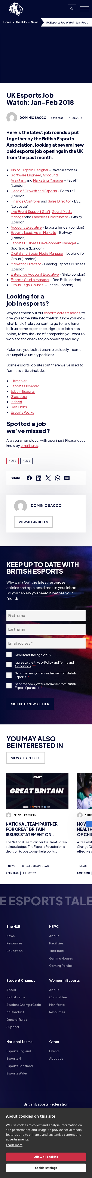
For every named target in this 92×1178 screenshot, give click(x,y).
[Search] (72, 9)
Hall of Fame (15, 997)
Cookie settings (46, 1168)
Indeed (16, 401)
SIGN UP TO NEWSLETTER (30, 704)
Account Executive (26, 227)
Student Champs (20, 980)
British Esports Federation (46, 1104)
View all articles (33, 522)
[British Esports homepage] (16, 9)
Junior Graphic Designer (29, 170)
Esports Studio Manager (30, 279)
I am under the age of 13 (33, 655)
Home (7, 22)
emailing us (29, 445)
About (54, 936)
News (35, 22)
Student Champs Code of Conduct (23, 1008)
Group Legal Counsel (27, 285)
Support (12, 1027)
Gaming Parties (60, 966)
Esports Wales (17, 1073)
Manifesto (57, 1005)
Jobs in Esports (23, 391)
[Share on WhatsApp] (57, 478)
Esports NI (14, 1058)
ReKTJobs (19, 407)
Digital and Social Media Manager (37, 253)
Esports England (18, 1051)
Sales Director (59, 201)
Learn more (14, 1145)
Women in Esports (64, 980)
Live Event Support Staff (30, 211)
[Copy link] (67, 478)
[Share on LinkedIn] (38, 478)
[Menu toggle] (83, 9)
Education (14, 951)
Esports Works (22, 412)
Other (54, 1041)
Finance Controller (25, 201)
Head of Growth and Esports (34, 190)
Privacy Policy (43, 662)
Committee (58, 997)
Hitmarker (19, 381)
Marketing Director (26, 264)
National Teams (19, 1041)
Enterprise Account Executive (35, 274)
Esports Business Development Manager (43, 243)
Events (54, 1051)
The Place (56, 951)
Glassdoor (19, 396)
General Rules (16, 1019)
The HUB (21, 22)
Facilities (56, 943)
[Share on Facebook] (29, 478)
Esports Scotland (19, 1066)
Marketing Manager (48, 180)
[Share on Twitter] (48, 478)
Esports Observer (25, 386)
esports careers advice (62, 313)
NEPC (54, 926)
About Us (56, 1058)
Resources (14, 943)
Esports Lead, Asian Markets (33, 232)
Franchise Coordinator (50, 217)
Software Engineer (26, 175)
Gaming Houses (61, 958)
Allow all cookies (46, 1157)
